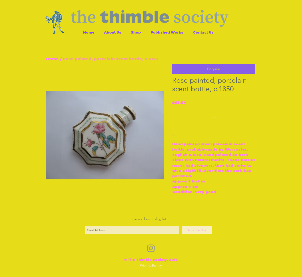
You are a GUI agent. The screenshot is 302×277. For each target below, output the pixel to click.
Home (52, 59)
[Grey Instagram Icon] (151, 248)
